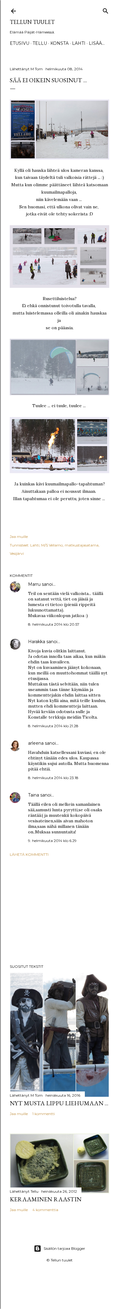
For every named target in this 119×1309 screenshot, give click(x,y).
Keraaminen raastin (45, 1199)
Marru (34, 584)
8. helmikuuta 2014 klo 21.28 (53, 726)
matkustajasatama (82, 545)
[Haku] (105, 10)
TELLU (40, 43)
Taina (33, 795)
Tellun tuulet (32, 21)
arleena (36, 743)
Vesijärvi (17, 553)
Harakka (36, 641)
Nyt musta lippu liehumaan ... (59, 1103)
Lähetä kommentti (29, 854)
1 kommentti (43, 1113)
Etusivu (19, 43)
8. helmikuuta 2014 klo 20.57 (53, 624)
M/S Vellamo (52, 545)
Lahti (78, 43)
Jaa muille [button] (19, 536)
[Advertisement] (59, 910)
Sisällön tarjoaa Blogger (64, 1248)
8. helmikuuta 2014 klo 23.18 (53, 777)
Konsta (59, 43)
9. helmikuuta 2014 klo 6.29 (52, 840)
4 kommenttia (45, 1209)
